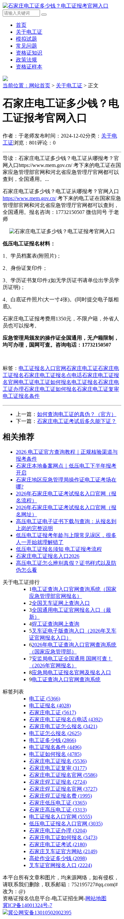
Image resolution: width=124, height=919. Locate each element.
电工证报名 (84, 382)
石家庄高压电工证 (58, 810)
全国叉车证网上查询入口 (61, 603)
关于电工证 (29, 32)
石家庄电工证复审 (98, 389)
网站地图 (95, 898)
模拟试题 (26, 39)
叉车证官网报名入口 (60, 865)
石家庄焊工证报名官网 (63, 789)
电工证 (26, 382)
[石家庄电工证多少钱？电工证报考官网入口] (55, 6)
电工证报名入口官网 (42, 368)
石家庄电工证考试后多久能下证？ (76, 421)
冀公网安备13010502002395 (39, 912)
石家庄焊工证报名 (58, 782)
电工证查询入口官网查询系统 (66, 679)
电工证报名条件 (21, 396)
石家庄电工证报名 (58, 761)
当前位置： (16, 85)
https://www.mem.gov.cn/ (29, 198)
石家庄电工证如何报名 (50, 389)
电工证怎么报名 (55, 733)
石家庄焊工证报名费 (60, 796)
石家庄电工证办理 (58, 830)
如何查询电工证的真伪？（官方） (76, 414)
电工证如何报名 (52, 382)
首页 (21, 25)
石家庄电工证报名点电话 (53, 375)
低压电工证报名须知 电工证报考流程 (59, 549)
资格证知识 (29, 53)
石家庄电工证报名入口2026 (47, 556)
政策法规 (26, 60)
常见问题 (26, 46)
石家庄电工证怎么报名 (63, 726)
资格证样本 (29, 66)
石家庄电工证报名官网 (63, 775)
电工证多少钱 (52, 740)
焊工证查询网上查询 (55, 624)
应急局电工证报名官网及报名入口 (71, 672)
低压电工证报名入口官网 (66, 823)
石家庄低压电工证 (58, 803)
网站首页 (39, 85)
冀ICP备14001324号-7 (27, 905)
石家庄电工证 (82, 368)
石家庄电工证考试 (58, 844)
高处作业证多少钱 (58, 858)
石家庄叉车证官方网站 (63, 851)
